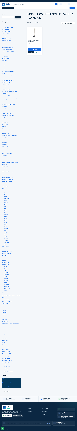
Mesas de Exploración (6, 249)
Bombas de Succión (6, 58)
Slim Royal (6, 238)
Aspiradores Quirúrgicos (7, 33)
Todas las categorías (7, 7)
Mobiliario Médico (5, 264)
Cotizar (73, 7)
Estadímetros (4, 142)
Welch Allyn (6, 242)
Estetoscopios (5, 146)
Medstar (5, 222)
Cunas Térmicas (5, 108)
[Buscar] (56, 4)
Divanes (5, 276)
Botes (5, 270)
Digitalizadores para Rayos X (8, 115)
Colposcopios (4, 93)
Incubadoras (4, 164)
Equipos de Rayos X (6, 133)
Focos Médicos (5, 151)
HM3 (5, 212)
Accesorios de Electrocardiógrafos (9, 24)
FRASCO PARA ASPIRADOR (7, 153)
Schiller (5, 232)
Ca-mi (5, 192)
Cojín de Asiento (5, 84)
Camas (3, 65)
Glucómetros (4, 155)
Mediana (5, 220)
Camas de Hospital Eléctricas (8, 69)
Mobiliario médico (33, 7)
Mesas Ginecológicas (6, 253)
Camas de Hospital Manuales (8, 71)
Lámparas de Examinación (7, 179)
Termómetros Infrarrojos (7, 360)
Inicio (3, 378)
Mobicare (6, 228)
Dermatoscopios (5, 111)
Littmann (5, 218)
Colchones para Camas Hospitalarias (9, 91)
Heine (5, 208)
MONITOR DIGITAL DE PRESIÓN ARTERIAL (11, 295)
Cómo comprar (5, 384)
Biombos (5, 268)
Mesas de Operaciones (7, 251)
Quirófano (39, 7)
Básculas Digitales (6, 36)
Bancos (5, 266)
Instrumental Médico (6, 171)
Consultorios (6, 274)
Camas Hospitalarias (8, 66)
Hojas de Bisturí (7, 175)
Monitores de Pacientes (7, 301)
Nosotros (4, 380)
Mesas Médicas (5, 255)
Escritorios (6, 280)
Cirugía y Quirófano (6, 82)
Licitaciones (58, 429)
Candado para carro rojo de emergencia (10, 75)
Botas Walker (4, 60)
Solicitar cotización (45, 408)
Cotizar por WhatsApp (7, 415)
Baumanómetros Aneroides (7, 47)
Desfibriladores (7, 299)
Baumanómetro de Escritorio (8, 45)
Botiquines (6, 272)
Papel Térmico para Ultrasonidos (9, 317)
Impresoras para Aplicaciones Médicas (10, 162)
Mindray (5, 226)
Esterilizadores (5, 144)
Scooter (3, 342)
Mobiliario (4, 260)
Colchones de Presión (6, 89)
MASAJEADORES (5, 246)
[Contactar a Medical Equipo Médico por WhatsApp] (2, 428)
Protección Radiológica (7, 328)
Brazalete (4, 62)
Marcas (50, 7)
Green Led (6, 202)
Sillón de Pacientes (6, 351)
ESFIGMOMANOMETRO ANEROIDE (9, 135)
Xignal (5, 244)
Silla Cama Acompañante (7, 344)
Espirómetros (4, 140)
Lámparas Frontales (6, 183)
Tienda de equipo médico (7, 382)
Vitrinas (5, 290)
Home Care (6, 214)
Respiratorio (27, 7)
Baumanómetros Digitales (7, 49)
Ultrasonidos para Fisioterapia (8, 368)
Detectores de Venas (6, 113)
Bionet (5, 190)
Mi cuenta (30, 411)
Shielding (5, 236)
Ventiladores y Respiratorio (7, 371)
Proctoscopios (5, 321)
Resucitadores (5, 340)
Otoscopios (4, 312)
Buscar (3, 14)
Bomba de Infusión (6, 53)
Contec (5, 196)
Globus (5, 200)
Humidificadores (5, 160)
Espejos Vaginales (5, 137)
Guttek (5, 204)
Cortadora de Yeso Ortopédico (8, 104)
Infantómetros (5, 166)
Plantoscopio (6, 284)
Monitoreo (16, 7)
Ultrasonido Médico (6, 364)
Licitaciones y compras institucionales (48, 412)
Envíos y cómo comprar (52, 429)
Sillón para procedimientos (7, 353)
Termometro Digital (6, 358)
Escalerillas (6, 278)
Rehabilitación (45, 7)
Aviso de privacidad (64, 429)
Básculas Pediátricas (6, 40)
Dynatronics (6, 198)
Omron (5, 230)
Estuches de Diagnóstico (7, 148)
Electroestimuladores (6, 128)
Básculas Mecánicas (6, 38)
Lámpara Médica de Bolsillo (7, 177)
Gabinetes (6, 282)
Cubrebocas (4, 106)
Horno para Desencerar (7, 157)
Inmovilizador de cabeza (7, 168)
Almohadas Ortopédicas (7, 31)
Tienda (29, 408)
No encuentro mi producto (17, 415)
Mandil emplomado (8, 331)
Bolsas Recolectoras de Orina (8, 51)
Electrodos (4, 126)
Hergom (5, 210)
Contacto (43, 414)
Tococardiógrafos (5, 362)
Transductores (7, 366)
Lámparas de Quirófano (7, 181)
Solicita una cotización (6, 386)
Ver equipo (31, 52)
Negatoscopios (5, 305)
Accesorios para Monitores (7, 27)
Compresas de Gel (6, 95)
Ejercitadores (4, 119)
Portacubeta (6, 286)
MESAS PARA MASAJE (6, 257)
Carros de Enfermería (6, 78)
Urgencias (21, 7)
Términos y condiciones (71, 429)
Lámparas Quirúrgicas (8, 335)
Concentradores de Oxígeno (8, 102)
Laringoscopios (5, 186)
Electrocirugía (5, 124)
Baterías (3, 42)
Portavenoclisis (7, 288)
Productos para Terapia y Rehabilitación (10, 323)
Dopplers (4, 117)
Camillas (3, 73)
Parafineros (4, 319)
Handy (5, 206)
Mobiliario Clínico (5, 262)
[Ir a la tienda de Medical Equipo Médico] (6, 4)
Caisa (5, 194)
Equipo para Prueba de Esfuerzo (8, 131)
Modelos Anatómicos (6, 292)
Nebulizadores (5, 303)
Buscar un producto (45, 409)
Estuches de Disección (8, 172)
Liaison (5, 216)
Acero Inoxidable (5, 29)
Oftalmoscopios (5, 308)
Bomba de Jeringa (5, 56)
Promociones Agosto (6, 325)
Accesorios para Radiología (9, 329)
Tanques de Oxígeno (6, 356)
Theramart (6, 240)
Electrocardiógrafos (6, 122)
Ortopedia (4, 310)
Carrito (29, 412)
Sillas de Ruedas (5, 347)
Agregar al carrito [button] (35, 49)
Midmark (5, 224)
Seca (5, 234)
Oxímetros (4, 314)
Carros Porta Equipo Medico (8, 80)
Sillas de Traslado (5, 349)
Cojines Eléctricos (5, 86)
